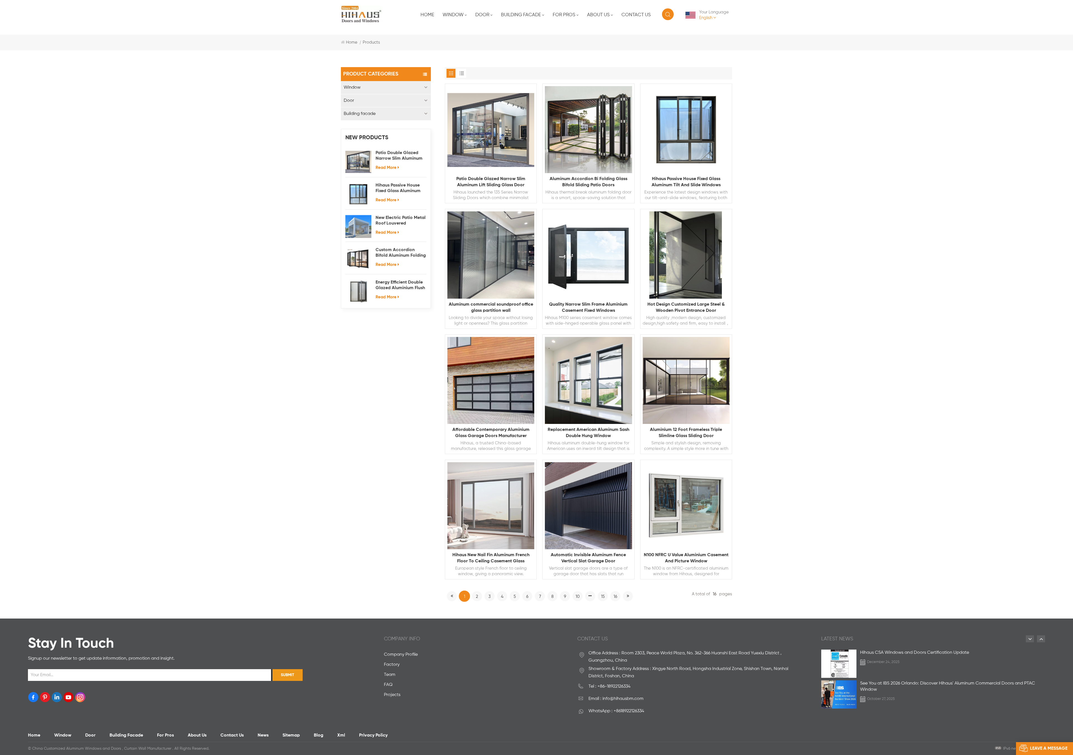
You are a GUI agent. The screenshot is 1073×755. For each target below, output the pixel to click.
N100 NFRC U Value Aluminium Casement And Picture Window (686, 558)
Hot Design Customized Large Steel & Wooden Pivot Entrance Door (686, 307)
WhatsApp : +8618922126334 (616, 711)
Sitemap (291, 735)
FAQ (388, 685)
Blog (318, 735)
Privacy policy (373, 735)
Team (389, 675)
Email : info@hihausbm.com (616, 699)
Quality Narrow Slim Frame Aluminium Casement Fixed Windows (588, 307)
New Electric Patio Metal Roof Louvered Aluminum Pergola (401, 221)
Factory (392, 664)
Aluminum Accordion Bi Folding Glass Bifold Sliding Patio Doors (588, 182)
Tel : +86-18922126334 (609, 686)
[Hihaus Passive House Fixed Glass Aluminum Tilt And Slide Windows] (358, 194)
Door (482, 15)
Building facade (521, 15)
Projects (392, 695)
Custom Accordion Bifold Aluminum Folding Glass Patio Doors (401, 253)
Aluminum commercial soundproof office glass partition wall (491, 307)
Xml (341, 735)
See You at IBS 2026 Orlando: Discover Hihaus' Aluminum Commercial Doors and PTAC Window (947, 686)
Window (453, 15)
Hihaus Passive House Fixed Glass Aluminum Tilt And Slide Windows (399, 188)
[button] (1030, 638)
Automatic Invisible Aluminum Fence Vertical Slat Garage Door (588, 558)
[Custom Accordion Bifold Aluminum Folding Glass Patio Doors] (358, 259)
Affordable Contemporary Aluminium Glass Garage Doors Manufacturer (491, 433)
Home (427, 15)
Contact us (636, 15)
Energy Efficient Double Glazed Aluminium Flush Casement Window (400, 285)
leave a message (1048, 748)
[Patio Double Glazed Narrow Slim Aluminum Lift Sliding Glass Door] (358, 162)
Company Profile (401, 654)
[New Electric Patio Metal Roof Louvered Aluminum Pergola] (358, 227)
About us (598, 15)
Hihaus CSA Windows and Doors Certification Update (914, 652)
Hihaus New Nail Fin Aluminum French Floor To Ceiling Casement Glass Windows (491, 558)
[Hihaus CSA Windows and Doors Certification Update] (838, 664)
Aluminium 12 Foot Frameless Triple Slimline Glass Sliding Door (686, 433)
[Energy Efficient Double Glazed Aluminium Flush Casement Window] (358, 291)
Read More (386, 168)
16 (615, 596)
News (263, 735)
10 (578, 596)
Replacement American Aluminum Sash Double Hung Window (588, 433)
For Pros (564, 15)
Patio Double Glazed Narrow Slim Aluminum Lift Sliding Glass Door (399, 156)
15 (603, 596)
